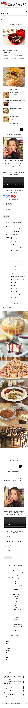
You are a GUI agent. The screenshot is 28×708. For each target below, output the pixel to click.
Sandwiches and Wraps (17, 276)
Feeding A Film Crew (11, 234)
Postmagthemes (21, 705)
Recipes (7, 237)
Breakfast (13, 238)
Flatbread (13, 257)
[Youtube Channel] (14, 196)
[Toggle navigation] (1, 20)
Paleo (12, 266)
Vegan (13, 297)
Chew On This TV (10, 226)
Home (7, 652)
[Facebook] (4, 196)
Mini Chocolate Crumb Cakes (17, 100)
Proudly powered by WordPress (9, 703)
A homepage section (11, 639)
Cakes (12, 241)
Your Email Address (7, 204)
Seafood (13, 282)
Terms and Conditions (11, 662)
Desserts (13, 250)
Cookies (13, 244)
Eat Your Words (15, 228)
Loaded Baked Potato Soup (17, 92)
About (7, 641)
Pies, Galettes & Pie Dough (17, 272)
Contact (8, 650)
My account (9, 655)
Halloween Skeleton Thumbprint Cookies (15, 117)
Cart (7, 645)
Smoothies (14, 285)
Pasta (12, 269)
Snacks (13, 288)
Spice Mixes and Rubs (16, 294)
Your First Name (7, 209)
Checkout (8, 648)
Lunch (12, 263)
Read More (6, 62)
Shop (7, 659)
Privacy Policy (9, 657)
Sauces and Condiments (17, 279)
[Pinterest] (12, 196)
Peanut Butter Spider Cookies (15, 109)
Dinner (12, 254)
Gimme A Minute (15, 231)
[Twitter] (7, 196)
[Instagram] (9, 196)
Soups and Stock (15, 291)
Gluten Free (14, 260)
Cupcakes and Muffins (16, 247)
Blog (7, 643)
